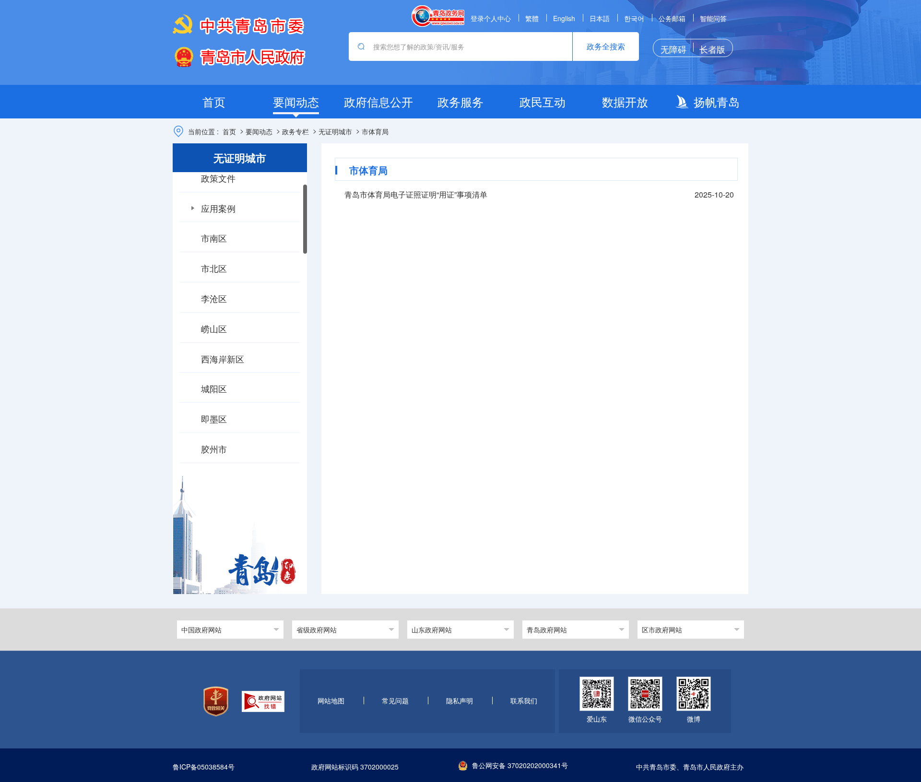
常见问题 (395, 700)
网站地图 (331, 700)
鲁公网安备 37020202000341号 (520, 765)
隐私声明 (459, 700)
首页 (229, 131)
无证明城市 (335, 131)
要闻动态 (259, 131)
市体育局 (375, 131)
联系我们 (523, 700)
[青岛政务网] (438, 16)
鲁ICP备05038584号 (204, 767)
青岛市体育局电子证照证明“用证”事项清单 (415, 194)
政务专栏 (295, 131)
